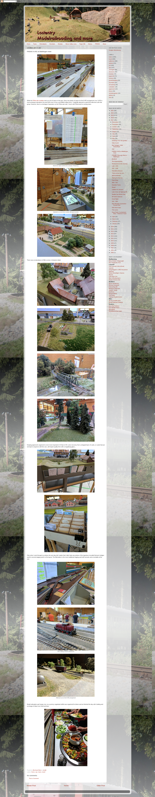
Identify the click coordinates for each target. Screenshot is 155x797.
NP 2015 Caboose (117, 196)
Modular (60, 44)
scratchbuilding (113, 80)
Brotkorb (114, 159)
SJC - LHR (115, 168)
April (113, 216)
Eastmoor (111, 292)
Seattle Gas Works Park (118, 194)
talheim (111, 95)
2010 (112, 240)
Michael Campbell (114, 285)
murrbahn (111, 82)
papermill (111, 76)
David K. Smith (113, 290)
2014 (112, 231)
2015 (112, 229)
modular (111, 74)
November (115, 124)
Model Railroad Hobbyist (116, 302)
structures (112, 71)
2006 (112, 250)
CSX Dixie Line (113, 276)
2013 (112, 233)
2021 (112, 110)
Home (28, 44)
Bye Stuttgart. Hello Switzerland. (117, 146)
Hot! (113, 149)
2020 (112, 113)
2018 (112, 117)
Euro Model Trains (114, 307)
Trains (35, 44)
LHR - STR (115, 166)
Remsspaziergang (117, 161)
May (113, 138)
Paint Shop (115, 180)
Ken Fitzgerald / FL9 (114, 262)
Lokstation (112, 87)
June (113, 136)
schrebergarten (113, 93)
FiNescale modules (38, 100)
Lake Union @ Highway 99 (119, 192)
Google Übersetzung (115, 50)
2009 (112, 243)
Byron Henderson (114, 283)
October (114, 126)
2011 (112, 238)
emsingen (111, 69)
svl (109, 65)
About (104, 44)
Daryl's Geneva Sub (114, 279)
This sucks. (115, 210)
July (113, 134)
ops (36, 772)
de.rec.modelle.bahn (115, 300)
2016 (112, 226)
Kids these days (116, 207)
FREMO (97, 44)
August (114, 131)
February (115, 221)
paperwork (112, 89)
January (114, 223)
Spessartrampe (116, 175)
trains (39, 772)
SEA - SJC (115, 182)
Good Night (115, 199)
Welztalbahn (43, 44)
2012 (112, 236)
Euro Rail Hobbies (114, 306)
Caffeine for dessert (117, 189)
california (111, 61)
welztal (111, 63)
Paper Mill (82, 44)
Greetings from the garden (119, 140)
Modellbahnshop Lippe (115, 311)
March (114, 219)
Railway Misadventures (115, 297)
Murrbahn (52, 44)
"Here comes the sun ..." (119, 173)
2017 (112, 120)
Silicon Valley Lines (71, 44)
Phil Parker (112, 295)
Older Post (101, 786)
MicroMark (112, 309)
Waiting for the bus (117, 178)
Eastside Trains (116, 185)
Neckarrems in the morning (119, 163)
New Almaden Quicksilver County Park (119, 204)
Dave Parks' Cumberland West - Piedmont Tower (119, 213)
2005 (112, 252)
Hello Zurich (115, 143)
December (115, 122)
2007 (112, 247)
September (115, 129)
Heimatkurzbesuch (117, 171)
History (90, 44)
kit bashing (112, 84)
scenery (111, 78)
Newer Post (31, 786)
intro (110, 97)
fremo (33, 772)
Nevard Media (113, 293)
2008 (112, 245)
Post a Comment (34, 778)
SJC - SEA (115, 201)
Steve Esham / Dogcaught (116, 261)
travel (43, 772)
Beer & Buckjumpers (114, 278)
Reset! (114, 187)
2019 (112, 115)
